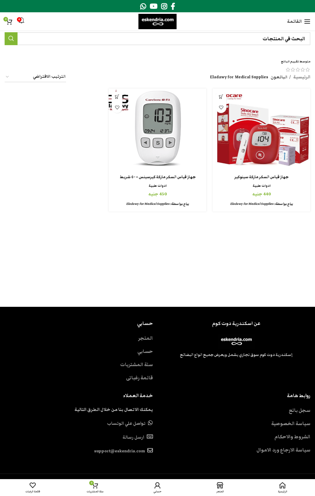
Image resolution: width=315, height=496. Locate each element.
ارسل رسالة (133, 437)
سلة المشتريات (136, 364)
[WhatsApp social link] (143, 6)
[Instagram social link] (164, 6)
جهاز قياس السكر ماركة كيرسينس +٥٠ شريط (158, 177)
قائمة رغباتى (139, 377)
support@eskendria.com (119, 451)
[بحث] (11, 38)
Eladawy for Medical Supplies (251, 203)
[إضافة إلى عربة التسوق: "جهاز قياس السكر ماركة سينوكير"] (221, 97)
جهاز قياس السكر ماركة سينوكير (261, 177)
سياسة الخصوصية (290, 423)
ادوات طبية (262, 185)
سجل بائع (299, 410)
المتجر (145, 338)
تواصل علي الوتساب (126, 423)
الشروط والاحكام (292, 436)
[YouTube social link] (153, 6)
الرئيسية (301, 77)
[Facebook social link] (173, 6)
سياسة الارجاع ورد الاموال (283, 450)
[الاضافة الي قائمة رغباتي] (221, 107)
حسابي (145, 351)
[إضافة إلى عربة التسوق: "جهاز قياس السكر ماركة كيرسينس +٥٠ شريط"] (117, 97)
